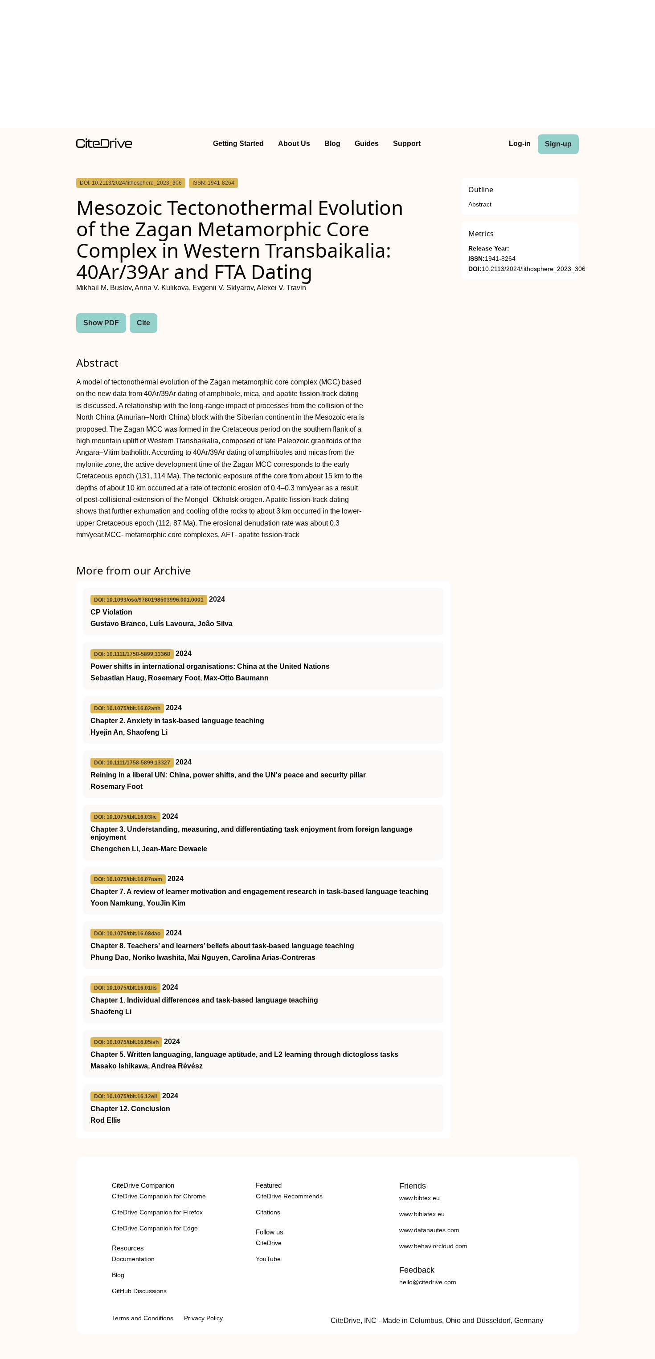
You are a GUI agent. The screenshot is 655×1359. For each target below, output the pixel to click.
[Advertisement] (327, 66)
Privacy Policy (203, 1318)
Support (407, 143)
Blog (332, 143)
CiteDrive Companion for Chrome (159, 1196)
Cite (143, 323)
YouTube (268, 1258)
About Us (294, 143)
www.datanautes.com (429, 1230)
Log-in (520, 143)
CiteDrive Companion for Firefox (157, 1212)
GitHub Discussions (139, 1290)
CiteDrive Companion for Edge (155, 1228)
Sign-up (558, 144)
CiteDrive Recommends (289, 1196)
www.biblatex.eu (422, 1213)
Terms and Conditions (142, 1318)
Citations (268, 1212)
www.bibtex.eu (419, 1197)
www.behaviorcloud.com (433, 1246)
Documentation (133, 1258)
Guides (367, 143)
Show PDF (101, 323)
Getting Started (238, 143)
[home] (104, 146)
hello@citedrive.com (427, 1282)
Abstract (479, 204)
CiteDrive (269, 1242)
